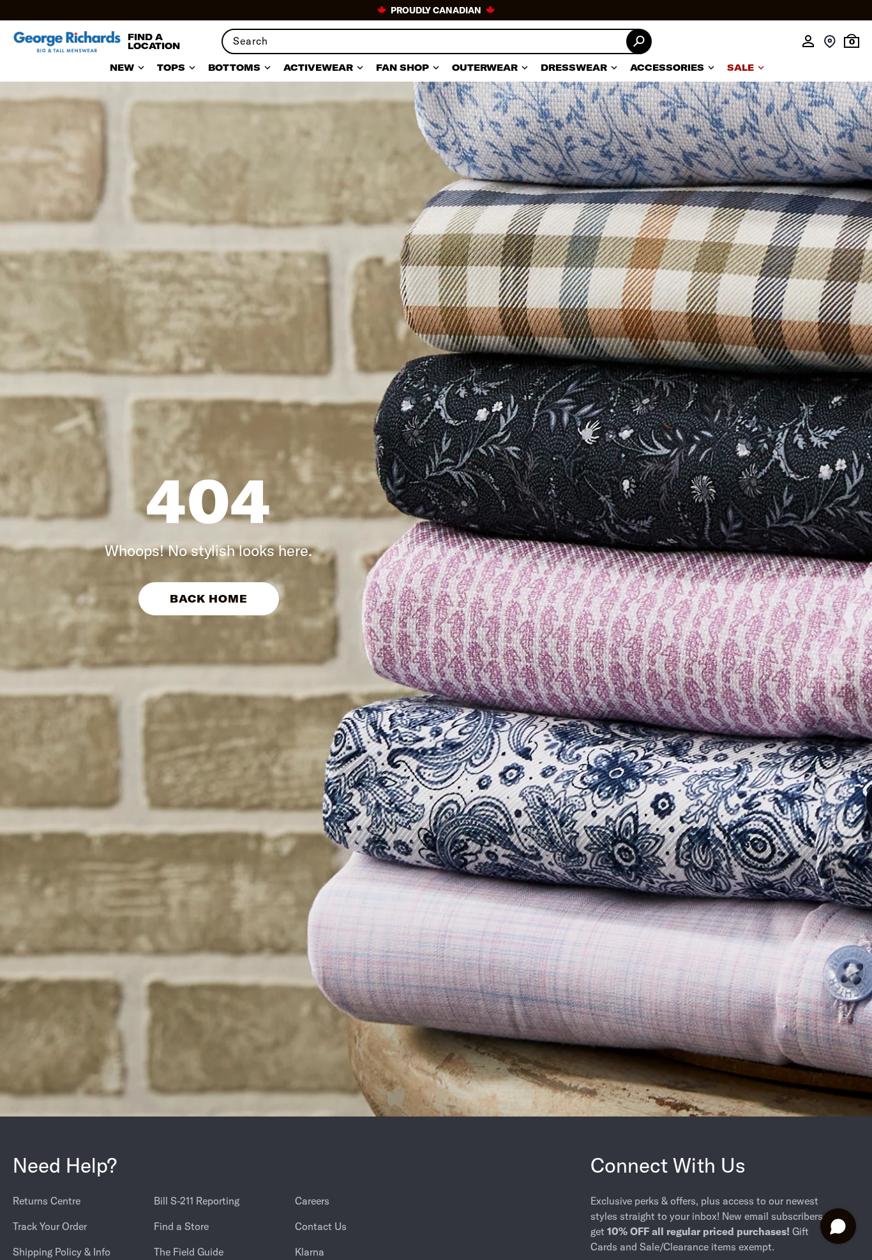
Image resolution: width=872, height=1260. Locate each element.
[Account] (808, 41)
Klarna (309, 1251)
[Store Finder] (830, 41)
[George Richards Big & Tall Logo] (67, 42)
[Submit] (639, 41)
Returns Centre (46, 1200)
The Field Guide (188, 1251)
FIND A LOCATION (154, 41)
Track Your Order (50, 1226)
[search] (436, 41)
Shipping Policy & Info (61, 1251)
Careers (312, 1200)
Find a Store (181, 1226)
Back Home (209, 598)
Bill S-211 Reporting (196, 1200)
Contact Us (321, 1226)
